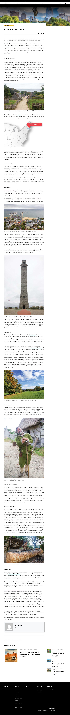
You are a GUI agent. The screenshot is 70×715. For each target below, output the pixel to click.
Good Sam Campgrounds (40, 688)
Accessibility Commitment (18, 707)
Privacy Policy (17, 696)
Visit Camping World (39, 690)
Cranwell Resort (12, 582)
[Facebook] (47, 689)
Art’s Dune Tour (9, 487)
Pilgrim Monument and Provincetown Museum (29, 409)
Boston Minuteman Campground (11, 45)
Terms (16, 694)
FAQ (15, 690)
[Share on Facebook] (40, 33)
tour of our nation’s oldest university (33, 166)
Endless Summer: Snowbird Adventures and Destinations (29, 653)
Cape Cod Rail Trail (37, 198)
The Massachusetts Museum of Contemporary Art (15, 590)
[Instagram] (52, 689)
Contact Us (16, 688)
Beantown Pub (7, 179)
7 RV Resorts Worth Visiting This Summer (58, 672)
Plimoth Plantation (22, 234)
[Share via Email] (43, 33)
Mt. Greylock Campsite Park (14, 574)
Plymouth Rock (32, 335)
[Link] (5, 3)
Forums (27, 690)
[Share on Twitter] (42, 33)
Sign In (27, 688)
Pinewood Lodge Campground (10, 190)
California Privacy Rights (18, 698)
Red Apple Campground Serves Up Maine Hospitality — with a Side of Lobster (58, 663)
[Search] (65, 3)
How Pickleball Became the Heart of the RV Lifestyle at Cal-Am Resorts (58, 653)
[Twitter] (50, 689)
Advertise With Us (17, 692)
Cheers (19, 115)
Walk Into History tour (36, 61)
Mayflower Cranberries (11, 511)
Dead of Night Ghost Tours (36, 348)
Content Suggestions (39, 692)
